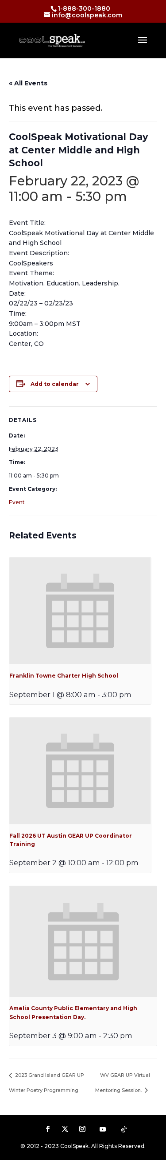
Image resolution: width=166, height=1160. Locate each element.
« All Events (28, 83)
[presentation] (80, 611)
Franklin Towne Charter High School (63, 675)
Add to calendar (55, 384)
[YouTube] (103, 1129)
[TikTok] (124, 1129)
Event (17, 502)
